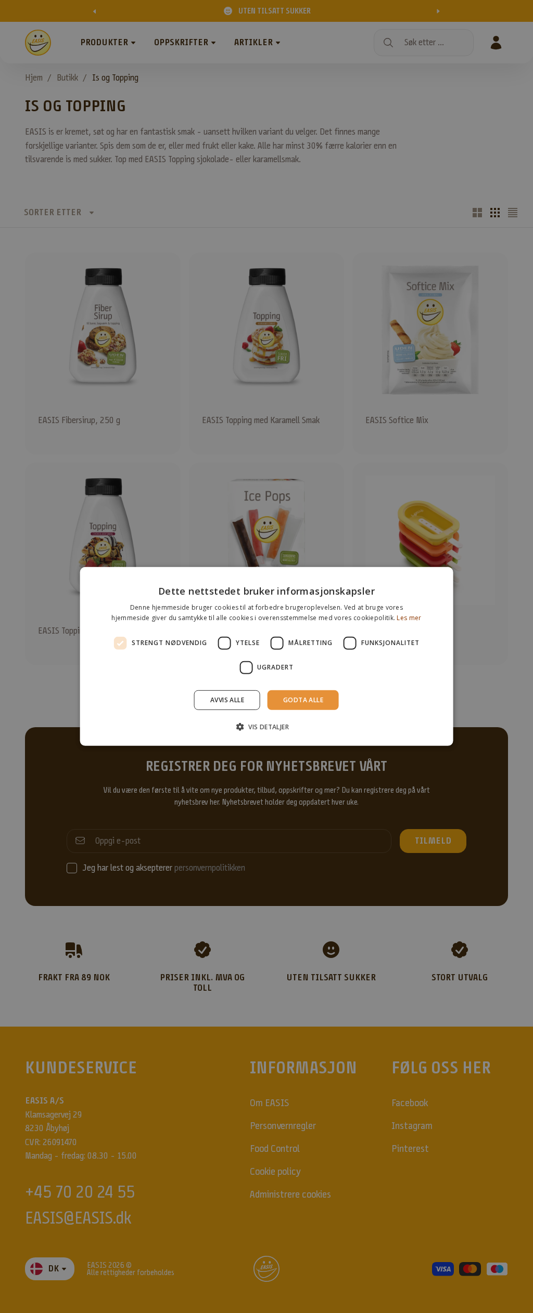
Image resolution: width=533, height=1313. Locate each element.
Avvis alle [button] (227, 699)
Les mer (409, 617)
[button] (266, 726)
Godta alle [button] (303, 699)
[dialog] (266, 656)
